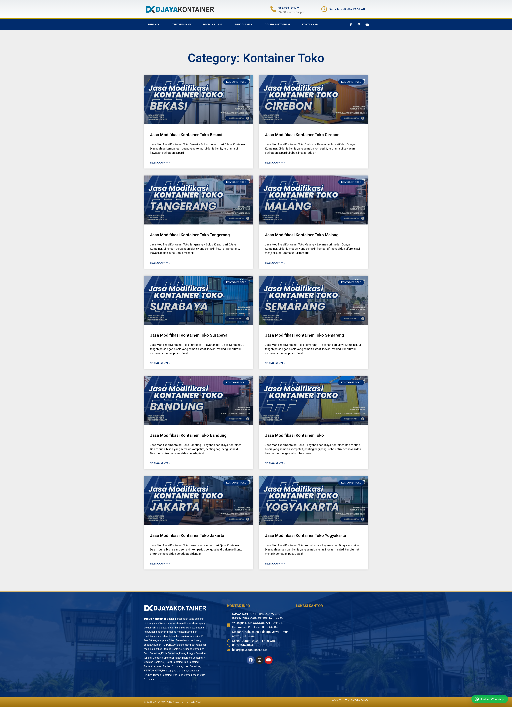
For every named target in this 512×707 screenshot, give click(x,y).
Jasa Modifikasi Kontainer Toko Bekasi (186, 134)
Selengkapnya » (160, 162)
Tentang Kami (181, 24)
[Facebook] (251, 660)
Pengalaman (243, 24)
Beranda (154, 24)
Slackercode (359, 699)
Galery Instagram (277, 24)
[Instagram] (359, 25)
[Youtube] (367, 25)
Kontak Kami (310, 24)
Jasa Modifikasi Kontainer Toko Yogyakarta (305, 535)
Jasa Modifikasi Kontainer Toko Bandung (188, 435)
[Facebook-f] (351, 25)
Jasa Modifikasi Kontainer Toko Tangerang (190, 234)
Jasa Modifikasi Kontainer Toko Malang (302, 234)
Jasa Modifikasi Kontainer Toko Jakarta (187, 535)
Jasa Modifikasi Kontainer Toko (294, 435)
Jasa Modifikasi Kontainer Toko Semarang (304, 335)
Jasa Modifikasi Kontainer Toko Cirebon (302, 134)
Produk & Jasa (213, 24)
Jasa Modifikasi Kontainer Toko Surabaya (188, 335)
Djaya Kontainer (155, 618)
